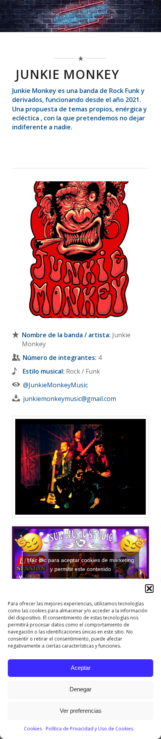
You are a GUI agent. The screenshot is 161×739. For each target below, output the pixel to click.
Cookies (33, 728)
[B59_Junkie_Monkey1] (80, 467)
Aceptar (81, 667)
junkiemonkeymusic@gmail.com (69, 398)
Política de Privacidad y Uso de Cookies (89, 728)
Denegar (80, 689)
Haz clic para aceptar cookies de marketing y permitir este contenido (80, 564)
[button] (149, 588)
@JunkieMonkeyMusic (55, 385)
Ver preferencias (81, 710)
